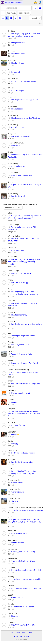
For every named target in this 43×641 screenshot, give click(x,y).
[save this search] (40, 8)
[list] (3, 18)
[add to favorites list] (9, 33)
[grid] (11, 18)
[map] (20, 18)
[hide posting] (15, 38)
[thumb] (7, 18)
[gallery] (15, 18)
